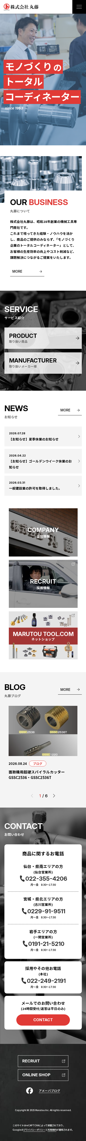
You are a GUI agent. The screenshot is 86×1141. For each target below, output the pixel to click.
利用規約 (52, 1129)
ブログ (37, 763)
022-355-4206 (46, 878)
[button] (54, 796)
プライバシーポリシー (34, 1129)
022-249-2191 (46, 980)
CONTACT (43, 1019)
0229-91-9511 (46, 911)
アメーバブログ (49, 1090)
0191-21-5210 (46, 943)
